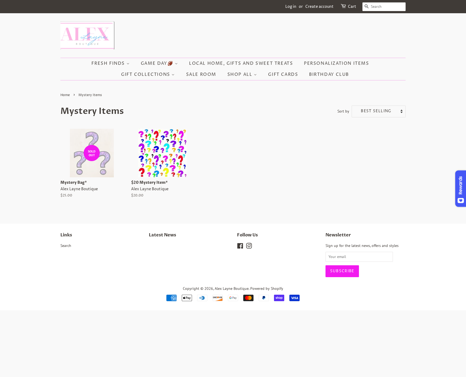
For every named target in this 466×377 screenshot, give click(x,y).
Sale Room (201, 74)
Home (65, 95)
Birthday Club (329, 74)
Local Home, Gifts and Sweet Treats (241, 63)
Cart (352, 6)
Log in (290, 6)
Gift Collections (146, 74)
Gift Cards (283, 74)
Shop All (240, 74)
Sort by (343, 111)
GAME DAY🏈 (158, 63)
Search (65, 245)
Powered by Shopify (266, 288)
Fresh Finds (108, 63)
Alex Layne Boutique (232, 288)
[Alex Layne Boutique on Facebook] (240, 246)
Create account (319, 6)
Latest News (162, 235)
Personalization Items (336, 63)
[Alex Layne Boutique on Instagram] (249, 246)
